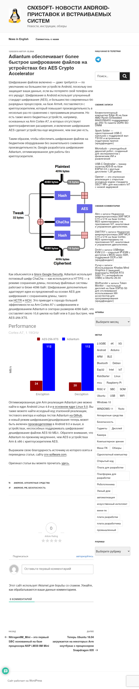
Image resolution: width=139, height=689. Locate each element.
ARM (100, 356)
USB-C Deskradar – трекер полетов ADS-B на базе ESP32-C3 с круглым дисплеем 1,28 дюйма (110, 167)
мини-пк (102, 510)
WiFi (122, 395)
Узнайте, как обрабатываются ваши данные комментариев (51, 587)
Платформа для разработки (106, 475)
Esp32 (100, 369)
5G (120, 343)
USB (112, 395)
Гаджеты (102, 428)
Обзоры (116, 448)
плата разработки (107, 517)
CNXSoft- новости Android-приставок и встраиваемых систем (69, 14)
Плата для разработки (110, 467)
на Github (76, 415)
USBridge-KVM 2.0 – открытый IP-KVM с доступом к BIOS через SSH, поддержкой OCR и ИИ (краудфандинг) (112, 255)
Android (18, 482)
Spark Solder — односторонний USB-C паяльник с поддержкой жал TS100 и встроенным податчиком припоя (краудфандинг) (111, 137)
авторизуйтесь (84, 556)
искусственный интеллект (112, 504)
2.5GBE (101, 343)
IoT (120, 369)
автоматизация (106, 497)
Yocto (121, 408)
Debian (117, 363)
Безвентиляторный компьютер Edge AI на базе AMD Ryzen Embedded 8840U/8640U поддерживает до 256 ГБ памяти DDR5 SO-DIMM (112, 119)
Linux (117, 376)
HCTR (18, 300)
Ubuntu (101, 395)
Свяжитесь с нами (47, 39)
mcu (99, 382)
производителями (40, 424)
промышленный (106, 530)
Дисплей (117, 428)
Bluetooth (102, 363)
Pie (25, 487)
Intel (111, 369)
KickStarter (103, 376)
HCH (28, 300)
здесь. (65, 463)
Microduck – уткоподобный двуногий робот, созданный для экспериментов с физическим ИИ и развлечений (111, 153)
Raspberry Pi (114, 382)
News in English (19, 39)
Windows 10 (104, 402)
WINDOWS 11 (105, 408)
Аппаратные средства (37, 482)
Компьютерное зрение (110, 441)
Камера (101, 435)
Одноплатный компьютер (112, 454)
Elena (30, 51)
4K (112, 343)
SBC (112, 389)
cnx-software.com (55, 454)
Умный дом (103, 490)
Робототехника (106, 484)
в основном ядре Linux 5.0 (70, 406)
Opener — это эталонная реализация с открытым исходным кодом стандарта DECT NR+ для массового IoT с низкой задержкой (112, 182)
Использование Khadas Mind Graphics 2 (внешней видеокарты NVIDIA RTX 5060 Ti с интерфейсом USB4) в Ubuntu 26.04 (112, 272)
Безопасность (37, 487)
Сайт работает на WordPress (25, 680)
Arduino (115, 350)
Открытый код (105, 461)
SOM (123, 389)
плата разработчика (109, 523)
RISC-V (101, 389)
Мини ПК (102, 448)
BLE (109, 356)
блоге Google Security (48, 274)
